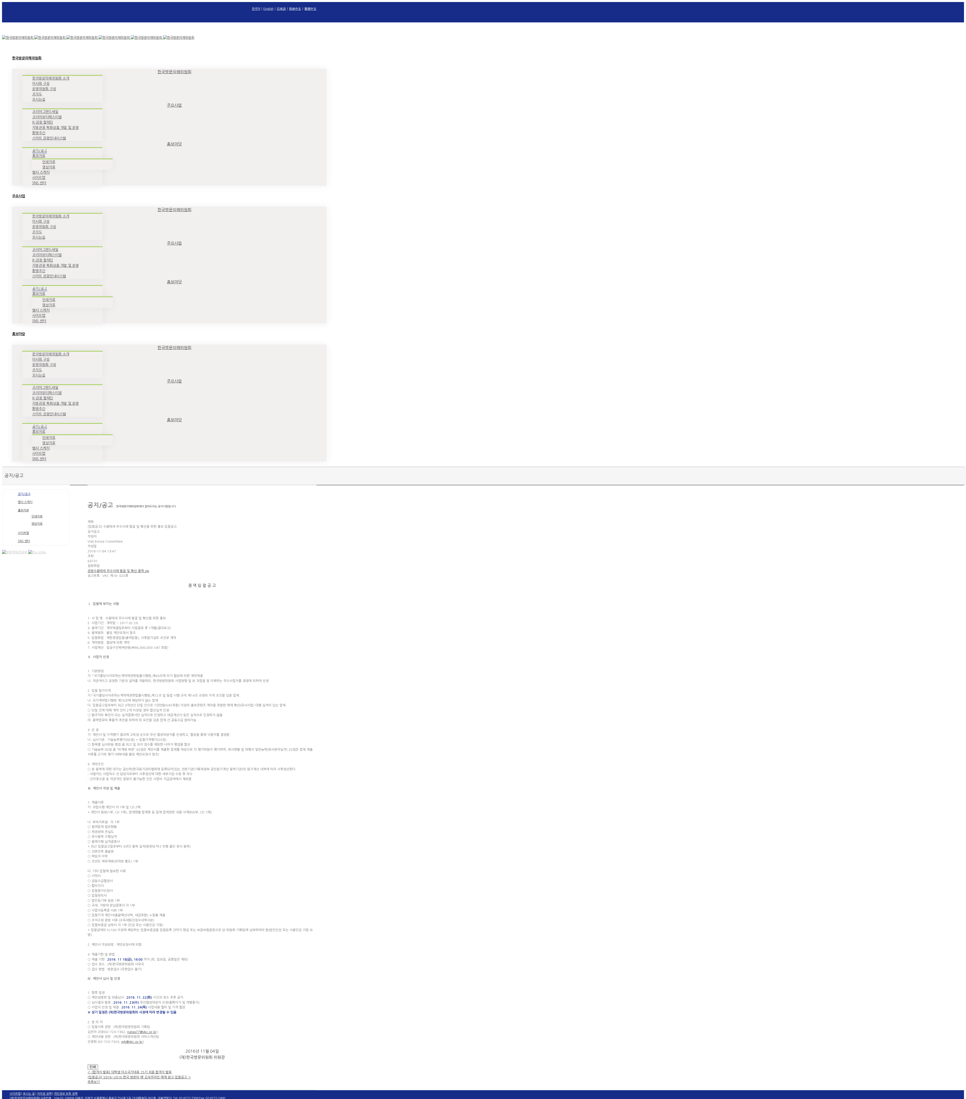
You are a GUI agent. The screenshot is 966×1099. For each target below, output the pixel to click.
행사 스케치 (25, 502)
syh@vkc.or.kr (132, 1041)
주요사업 (174, 105)
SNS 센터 (24, 541)
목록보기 (94, 1082)
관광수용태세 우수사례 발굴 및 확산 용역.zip (118, 571)
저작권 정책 (44, 1093)
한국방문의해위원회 (174, 72)
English (268, 8)
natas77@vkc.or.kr (141, 1032)
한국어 (256, 8)
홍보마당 (174, 144)
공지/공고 (24, 494)
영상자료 (37, 523)
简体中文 (295, 8)
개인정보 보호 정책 (65, 1093)
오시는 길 (29, 1093)
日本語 (281, 8)
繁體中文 (310, 8)
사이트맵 (23, 533)
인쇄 (93, 1067)
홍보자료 (23, 510)
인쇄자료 (37, 516)
